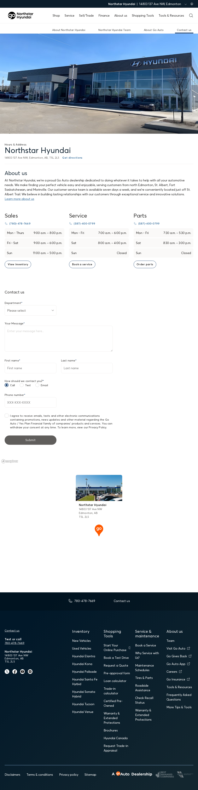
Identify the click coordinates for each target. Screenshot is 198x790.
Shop (56, 15)
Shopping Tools (143, 15)
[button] (99, 530)
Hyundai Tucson (83, 704)
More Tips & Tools (179, 707)
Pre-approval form (117, 673)
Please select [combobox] (16, 310)
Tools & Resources (171, 15)
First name (12, 360)
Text (28, 385)
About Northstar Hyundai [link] (68, 30)
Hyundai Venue (82, 712)
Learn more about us (19, 199)
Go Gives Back (176, 656)
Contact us (12, 630)
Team (170, 641)
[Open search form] (191, 15)
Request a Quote (116, 665)
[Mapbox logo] (9, 461)
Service (69, 15)
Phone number (15, 394)
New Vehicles (81, 641)
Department (13, 302)
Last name (69, 360)
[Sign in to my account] (191, 3)
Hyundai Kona (82, 664)
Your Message (15, 323)
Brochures (111, 730)
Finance (104, 15)
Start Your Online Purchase (115, 647)
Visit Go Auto (175, 648)
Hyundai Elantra (83, 656)
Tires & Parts (144, 678)
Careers (171, 671)
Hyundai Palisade (84, 671)
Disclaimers (12, 774)
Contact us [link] (184, 30)
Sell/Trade (86, 15)
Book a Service (145, 645)
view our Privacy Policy (91, 427)
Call (12, 385)
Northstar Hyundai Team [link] (114, 30)
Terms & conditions (39, 774)
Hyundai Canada (116, 738)
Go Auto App (175, 664)
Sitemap (90, 774)
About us (120, 15)
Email (44, 385)
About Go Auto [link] (154, 30)
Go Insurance (175, 679)
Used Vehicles (81, 648)
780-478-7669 (14, 643)
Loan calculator (115, 681)
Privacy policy (68, 774)
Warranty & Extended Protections (112, 718)
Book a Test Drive (116, 658)
